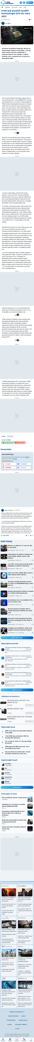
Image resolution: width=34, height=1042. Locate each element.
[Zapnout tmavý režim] (24, 2)
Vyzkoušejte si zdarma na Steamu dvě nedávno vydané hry (9, 1004)
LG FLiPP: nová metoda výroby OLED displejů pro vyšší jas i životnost (20, 565)
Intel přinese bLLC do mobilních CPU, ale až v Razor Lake (20, 601)
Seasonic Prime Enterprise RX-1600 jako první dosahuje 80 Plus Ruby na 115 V (20, 620)
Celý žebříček (17, 787)
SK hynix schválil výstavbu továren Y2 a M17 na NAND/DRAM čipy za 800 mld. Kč (20, 583)
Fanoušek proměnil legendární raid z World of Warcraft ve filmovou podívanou (13, 813)
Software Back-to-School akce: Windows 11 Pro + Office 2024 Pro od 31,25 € (24, 998)
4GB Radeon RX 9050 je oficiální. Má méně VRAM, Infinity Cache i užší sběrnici (20, 556)
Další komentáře (17, 690)
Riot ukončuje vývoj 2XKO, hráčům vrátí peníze (8, 970)
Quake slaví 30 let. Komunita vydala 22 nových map (14, 828)
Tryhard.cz (5, 799)
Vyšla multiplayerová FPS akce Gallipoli (24, 941)
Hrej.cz (4, 823)
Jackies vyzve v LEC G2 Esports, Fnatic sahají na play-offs (8, 964)
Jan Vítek (8, 23)
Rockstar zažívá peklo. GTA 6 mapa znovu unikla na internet (9, 906)
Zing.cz (4, 816)
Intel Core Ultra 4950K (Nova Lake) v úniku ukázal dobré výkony (20, 573)
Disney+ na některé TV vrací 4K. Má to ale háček (20, 546)
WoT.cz (4, 808)
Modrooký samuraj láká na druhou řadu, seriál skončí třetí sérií (14, 821)
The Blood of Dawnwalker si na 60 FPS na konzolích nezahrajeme (9, 899)
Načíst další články (17, 637)
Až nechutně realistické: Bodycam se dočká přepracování (24, 931)
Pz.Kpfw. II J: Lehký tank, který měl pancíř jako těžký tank (24, 973)
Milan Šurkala (11, 550)
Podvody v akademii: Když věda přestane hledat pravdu (9, 930)
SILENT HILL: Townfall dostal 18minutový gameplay (25, 937)
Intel (20, 7)
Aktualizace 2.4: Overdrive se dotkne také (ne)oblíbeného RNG (13, 805)
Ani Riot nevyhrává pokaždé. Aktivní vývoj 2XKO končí (25, 905)
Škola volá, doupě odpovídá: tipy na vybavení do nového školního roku (25, 1004)
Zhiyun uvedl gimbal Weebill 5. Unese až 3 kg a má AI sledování (25, 991)
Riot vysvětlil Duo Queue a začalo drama (14, 797)
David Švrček (11, 614)
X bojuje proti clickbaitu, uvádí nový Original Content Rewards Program (20, 629)
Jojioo (6, 510)
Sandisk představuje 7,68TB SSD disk (9, 935)
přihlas (27, 457)
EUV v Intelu (21, 98)
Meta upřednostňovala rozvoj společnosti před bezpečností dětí (8, 941)
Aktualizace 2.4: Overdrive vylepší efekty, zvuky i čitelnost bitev (25, 966)
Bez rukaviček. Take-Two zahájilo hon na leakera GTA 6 (25, 910)
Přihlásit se (29, 2)
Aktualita (7, 7)
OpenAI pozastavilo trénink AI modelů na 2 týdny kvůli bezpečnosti (20, 592)
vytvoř (15, 458)
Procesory (14, 7)
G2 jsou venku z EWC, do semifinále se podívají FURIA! (8, 912)
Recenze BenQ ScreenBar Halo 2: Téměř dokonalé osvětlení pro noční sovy (20, 610)
